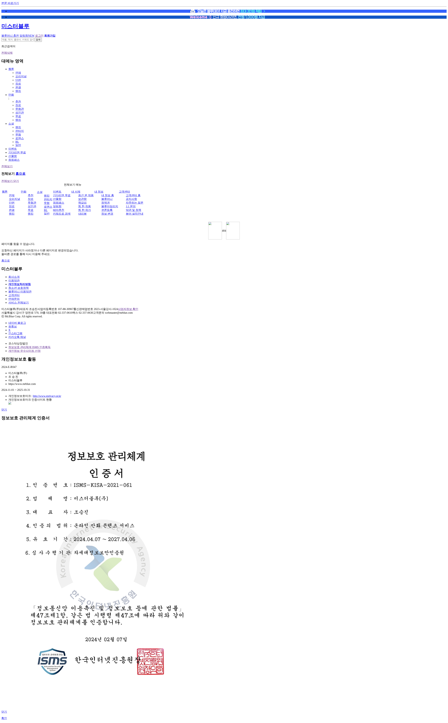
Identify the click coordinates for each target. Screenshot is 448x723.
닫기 (4, 409)
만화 (11, 94)
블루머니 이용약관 (19, 291)
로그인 (39, 35)
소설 (11, 123)
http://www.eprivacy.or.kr (47, 395)
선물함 (12, 156)
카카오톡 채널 (17, 337)
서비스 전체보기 (18, 302)
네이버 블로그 (17, 322)
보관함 (82, 198)
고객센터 (124, 191)
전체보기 (7, 166)
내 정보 (98, 191)
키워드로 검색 (62, 213)
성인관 (19, 112)
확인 (4, 718)
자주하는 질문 (134, 202)
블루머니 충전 (10, 35)
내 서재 (75, 191)
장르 (18, 83)
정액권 (105, 202)
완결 (18, 87)
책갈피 (82, 202)
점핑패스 (14, 159)
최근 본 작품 (86, 195)
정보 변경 (107, 213)
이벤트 (12, 148)
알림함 (27, 35)
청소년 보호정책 (18, 287)
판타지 (19, 130)
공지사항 (131, 198)
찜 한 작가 (84, 210)
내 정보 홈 (107, 195)
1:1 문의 (131, 206)
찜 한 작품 (84, 206)
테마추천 (58, 210)
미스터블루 (15, 26)
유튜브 (12, 326)
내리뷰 (82, 213)
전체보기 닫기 (10, 180)
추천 (18, 101)
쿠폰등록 (107, 210)
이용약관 (14, 280)
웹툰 (11, 69)
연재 (18, 72)
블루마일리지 (109, 206)
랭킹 (18, 91)
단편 (18, 80)
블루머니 (107, 198)
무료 (18, 116)
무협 (18, 134)
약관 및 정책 (133, 210)
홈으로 (21, 173)
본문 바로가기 (10, 3)
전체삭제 (7, 52)
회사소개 (14, 276)
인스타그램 (15, 333)
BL (17, 141)
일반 (18, 145)
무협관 (19, 108)
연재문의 (14, 298)
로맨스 (19, 138)
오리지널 (21, 76)
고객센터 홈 (133, 195)
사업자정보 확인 (128, 309)
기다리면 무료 (17, 152)
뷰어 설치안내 (134, 213)
